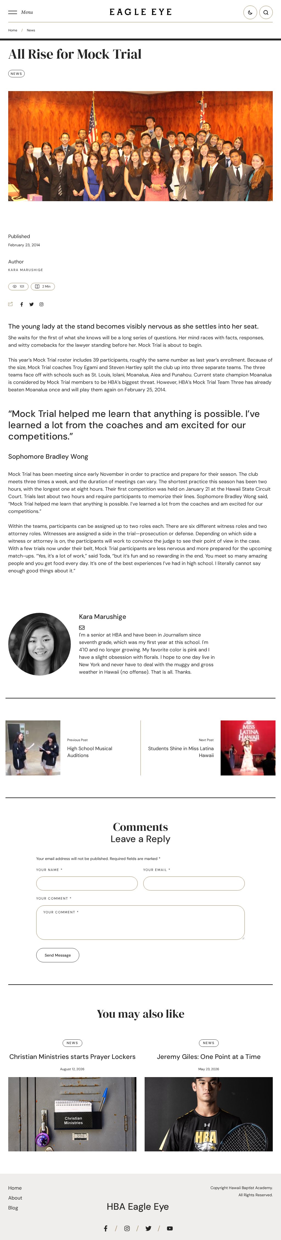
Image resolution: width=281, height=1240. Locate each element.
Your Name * (49, 870)
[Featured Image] (72, 1114)
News (31, 30)
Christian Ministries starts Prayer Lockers (72, 1056)
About (15, 1198)
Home (12, 30)
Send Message (58, 955)
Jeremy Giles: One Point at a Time (209, 1056)
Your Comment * (54, 898)
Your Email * (157, 870)
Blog (13, 1208)
